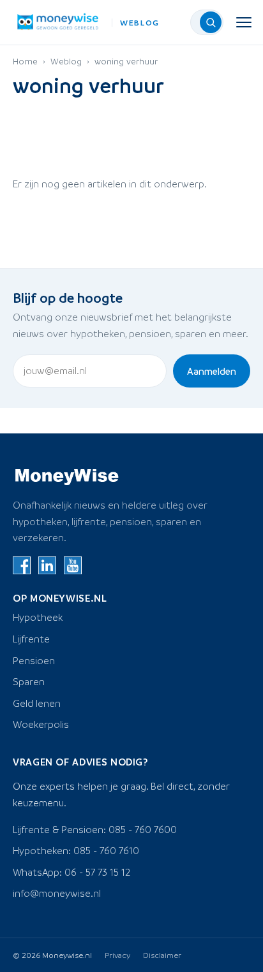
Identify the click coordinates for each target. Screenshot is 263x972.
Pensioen (34, 660)
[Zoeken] (211, 22)
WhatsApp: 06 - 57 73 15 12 (71, 872)
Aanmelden (211, 371)
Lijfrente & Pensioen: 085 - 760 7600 (95, 829)
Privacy (117, 955)
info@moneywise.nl (57, 893)
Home (25, 60)
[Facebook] (22, 565)
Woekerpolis (41, 724)
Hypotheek (38, 617)
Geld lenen (37, 703)
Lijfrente (31, 638)
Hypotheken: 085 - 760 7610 (76, 850)
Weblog (66, 60)
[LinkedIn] (47, 565)
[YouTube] (73, 565)
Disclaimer (162, 955)
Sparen (29, 681)
